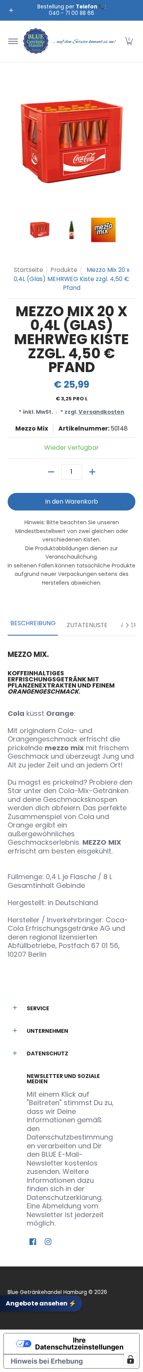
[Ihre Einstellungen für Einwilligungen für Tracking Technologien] (130, 1359)
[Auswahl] (92, 472)
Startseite (28, 269)
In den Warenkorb (71, 501)
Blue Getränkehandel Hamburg (47, 1292)
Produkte (63, 269)
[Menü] (13, 41)
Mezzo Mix (31, 428)
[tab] (33, 625)
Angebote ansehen (41, 1303)
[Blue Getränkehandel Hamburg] (70, 41)
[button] (128, 41)
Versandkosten (101, 412)
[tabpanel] (71, 801)
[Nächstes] (127, 625)
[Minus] (51, 472)
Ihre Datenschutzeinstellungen (79, 1343)
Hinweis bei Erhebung (47, 1361)
